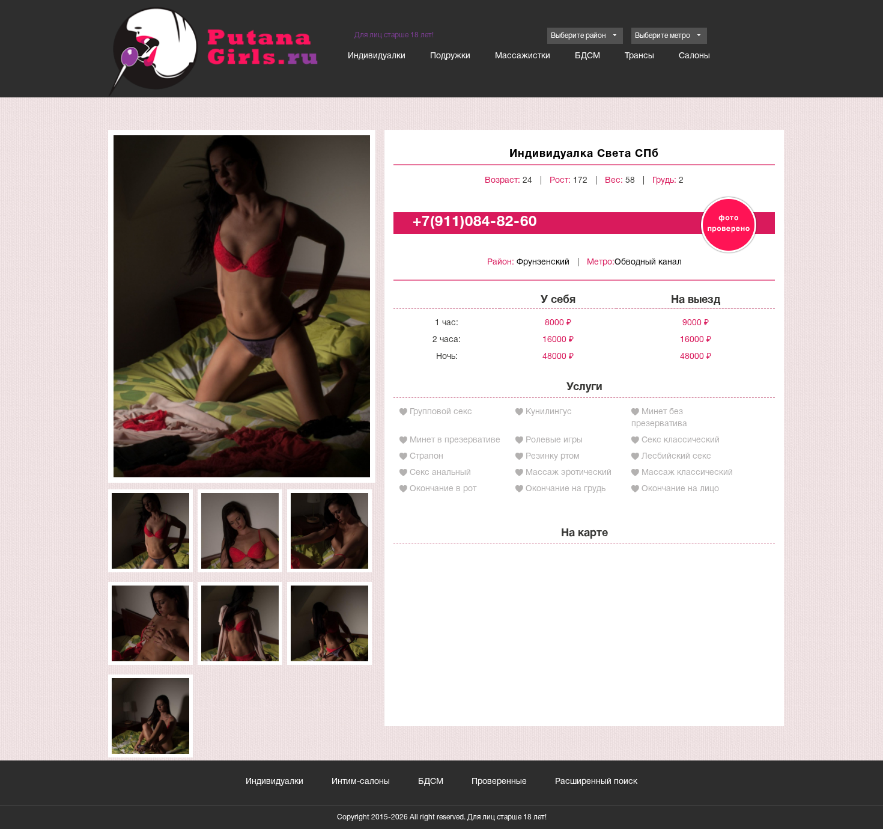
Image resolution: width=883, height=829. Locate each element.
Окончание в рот (443, 489)
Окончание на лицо (680, 489)
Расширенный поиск (596, 782)
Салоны (694, 56)
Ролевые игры (554, 440)
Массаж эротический (568, 473)
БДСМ (587, 56)
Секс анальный (440, 473)
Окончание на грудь (565, 489)
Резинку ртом (553, 456)
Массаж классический (687, 473)
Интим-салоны (361, 782)
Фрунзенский (543, 262)
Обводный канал (648, 262)
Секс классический (681, 440)
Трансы (639, 56)
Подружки (450, 56)
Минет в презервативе (455, 440)
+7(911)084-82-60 (475, 222)
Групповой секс (441, 412)
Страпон (426, 456)
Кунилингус (549, 412)
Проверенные (499, 782)
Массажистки (522, 56)
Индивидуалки (376, 56)
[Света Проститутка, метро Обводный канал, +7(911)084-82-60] (242, 306)
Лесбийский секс (676, 456)
